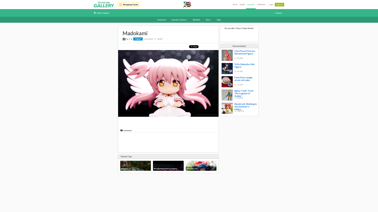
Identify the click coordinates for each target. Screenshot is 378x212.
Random (196, 19)
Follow (138, 39)
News (242, 4)
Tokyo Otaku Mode (187, 4)
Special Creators (179, 19)
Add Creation (103, 13)
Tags (218, 19)
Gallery (251, 4)
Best (208, 19)
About (279, 13)
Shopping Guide (130, 4)
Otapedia (261, 4)
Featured (161, 19)
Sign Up (279, 5)
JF (129, 39)
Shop (235, 4)
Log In (271, 4)
